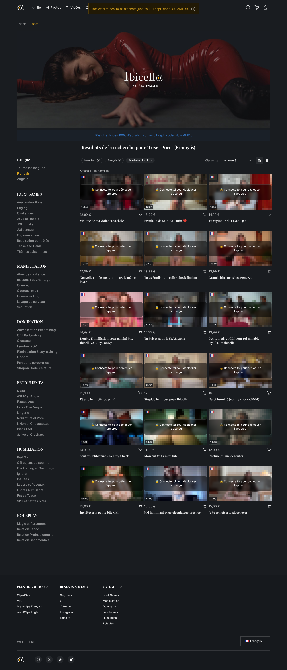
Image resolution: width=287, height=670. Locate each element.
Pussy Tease (26, 495)
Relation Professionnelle (35, 535)
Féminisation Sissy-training (37, 352)
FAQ (31, 642)
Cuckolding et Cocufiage (35, 468)
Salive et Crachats (30, 434)
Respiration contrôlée (33, 241)
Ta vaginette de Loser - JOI (228, 221)
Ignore (22, 474)
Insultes (23, 479)
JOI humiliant (27, 224)
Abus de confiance (31, 274)
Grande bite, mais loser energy (230, 277)
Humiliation (110, 617)
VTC (19, 600)
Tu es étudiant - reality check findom (170, 277)
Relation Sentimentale (33, 540)
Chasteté (24, 341)
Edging (22, 208)
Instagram (66, 612)
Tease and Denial (29, 246)
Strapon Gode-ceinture (34, 368)
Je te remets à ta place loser (228, 512)
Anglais (22, 179)
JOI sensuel (25, 230)
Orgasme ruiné (28, 235)
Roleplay (108, 623)
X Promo (65, 606)
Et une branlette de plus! (97, 399)
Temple (21, 24)
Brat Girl (23, 457)
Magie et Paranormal (32, 524)
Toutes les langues (31, 168)
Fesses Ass (25, 402)
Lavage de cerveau (31, 302)
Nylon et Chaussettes (33, 423)
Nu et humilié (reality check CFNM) (234, 399)
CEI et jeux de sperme (33, 463)
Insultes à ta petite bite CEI (99, 512)
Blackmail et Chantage (33, 280)
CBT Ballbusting (29, 335)
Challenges (25, 213)
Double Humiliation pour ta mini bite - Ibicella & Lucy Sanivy (108, 340)
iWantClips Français (29, 606)
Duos (21, 391)
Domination (110, 606)
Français (256, 641)
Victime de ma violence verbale (102, 221)
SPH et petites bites (31, 501)
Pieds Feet (24, 429)
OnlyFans (66, 595)
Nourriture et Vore (30, 418)
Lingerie (23, 413)
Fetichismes (110, 612)
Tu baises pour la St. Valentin (164, 338)
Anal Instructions (30, 202)
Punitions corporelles (33, 363)
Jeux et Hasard (28, 219)
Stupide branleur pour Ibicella (165, 399)
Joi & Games (111, 595)
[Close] (193, 9)
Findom (22, 357)
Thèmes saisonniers (32, 251)
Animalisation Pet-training (36, 330)
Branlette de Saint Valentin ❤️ (165, 221)
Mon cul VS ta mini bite (161, 456)
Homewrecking (28, 296)
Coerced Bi (25, 285)
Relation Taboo (28, 529)
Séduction (24, 307)
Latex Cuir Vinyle (29, 407)
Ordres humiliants (30, 490)
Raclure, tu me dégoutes (226, 456)
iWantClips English (28, 612)
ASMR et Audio (28, 396)
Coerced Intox (27, 291)
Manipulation (111, 600)
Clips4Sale (23, 595)
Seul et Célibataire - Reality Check (104, 456)
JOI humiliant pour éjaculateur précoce (172, 512)
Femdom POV (27, 346)
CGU (20, 642)
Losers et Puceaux (31, 484)
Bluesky (65, 617)
